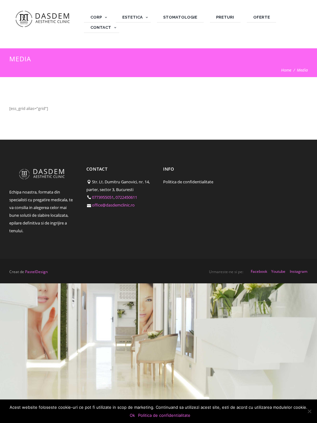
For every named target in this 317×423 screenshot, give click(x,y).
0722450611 (126, 197)
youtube (278, 271)
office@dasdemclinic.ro (113, 205)
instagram (298, 271)
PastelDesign (36, 271)
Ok (132, 415)
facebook (259, 271)
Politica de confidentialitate (188, 182)
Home (286, 70)
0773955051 (103, 197)
